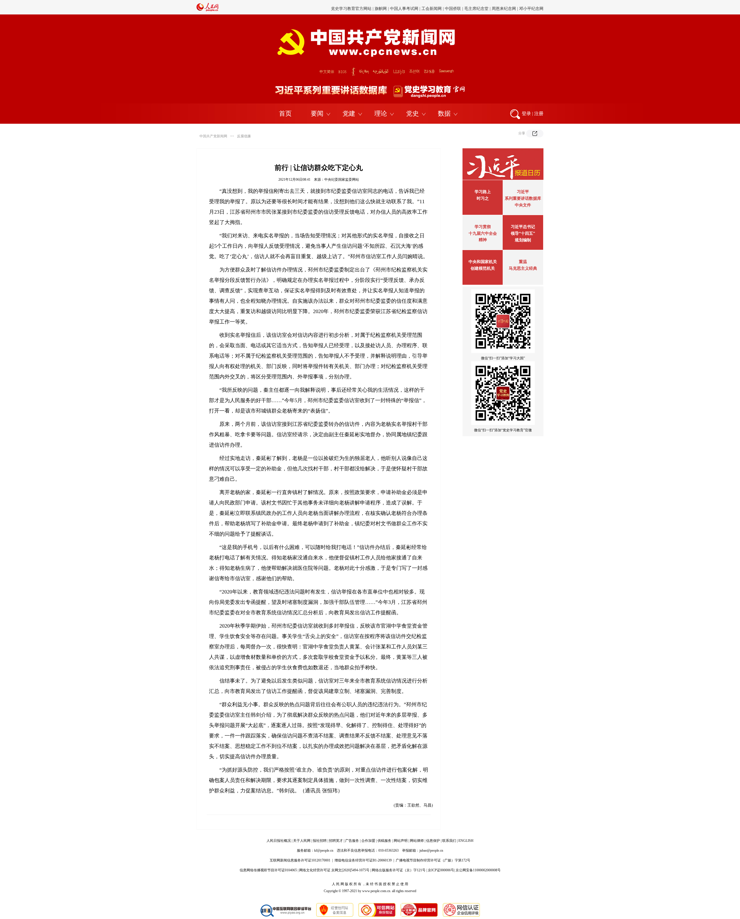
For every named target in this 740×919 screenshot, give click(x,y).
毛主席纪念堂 (476, 7)
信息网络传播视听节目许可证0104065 (268, 870)
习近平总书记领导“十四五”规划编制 (523, 233)
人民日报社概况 (279, 841)
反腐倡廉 (244, 136)
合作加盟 (368, 841)
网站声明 (401, 841)
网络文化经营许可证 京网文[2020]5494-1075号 (334, 870)
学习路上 (483, 192)
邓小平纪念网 (531, 7)
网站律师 (417, 841)
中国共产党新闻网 (213, 136)
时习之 (483, 198)
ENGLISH (465, 841)
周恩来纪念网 (504, 7)
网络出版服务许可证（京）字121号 (399, 870)
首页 (285, 113)
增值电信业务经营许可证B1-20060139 (363, 860)
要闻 (317, 113)
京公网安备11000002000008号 (478, 870)
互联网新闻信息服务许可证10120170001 (300, 860)
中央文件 (523, 205)
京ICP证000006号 (441, 870)
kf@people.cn (323, 850)
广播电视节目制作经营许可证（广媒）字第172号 (433, 860)
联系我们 (449, 841)
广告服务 (352, 841)
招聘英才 (336, 841)
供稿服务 (384, 841)
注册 (538, 113)
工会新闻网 (431, 7)
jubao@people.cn (431, 850)
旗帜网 (381, 7)
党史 (412, 113)
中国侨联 (453, 7)
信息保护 (433, 841)
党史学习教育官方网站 (352, 7)
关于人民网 (301, 841)
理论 (380, 113)
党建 (349, 113)
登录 (526, 113)
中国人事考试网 (404, 7)
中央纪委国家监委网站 (341, 179)
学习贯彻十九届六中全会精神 (483, 233)
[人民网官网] (207, 10)
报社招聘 (320, 841)
